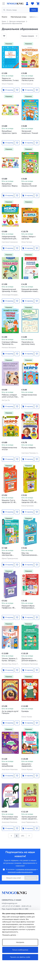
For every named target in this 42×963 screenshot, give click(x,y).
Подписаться (31, 878)
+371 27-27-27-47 (8, 906)
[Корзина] (38, 3)
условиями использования (26, 869)
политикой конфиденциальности (20, 872)
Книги (4, 17)
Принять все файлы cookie (20, 957)
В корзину (9, 90)
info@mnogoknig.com (9, 903)
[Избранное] (32, 3)
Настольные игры (18, 17)
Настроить (20, 942)
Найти (33, 10)
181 (22, 836)
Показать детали (9, 935)
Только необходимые (20, 950)
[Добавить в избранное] (17, 90)
